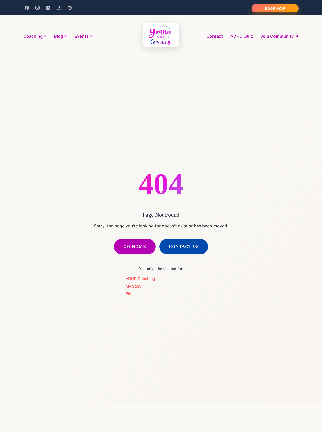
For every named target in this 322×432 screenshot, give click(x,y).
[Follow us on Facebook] (26, 7)
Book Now (275, 8)
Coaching (33, 36)
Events (81, 36)
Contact (214, 36)
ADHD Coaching (140, 278)
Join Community (279, 36)
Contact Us (184, 246)
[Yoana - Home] (161, 36)
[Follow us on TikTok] (59, 7)
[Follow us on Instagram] (37, 7)
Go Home (134, 246)
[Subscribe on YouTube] (69, 7)
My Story (134, 286)
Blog (58, 36)
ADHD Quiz (241, 36)
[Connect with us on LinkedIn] (48, 7)
